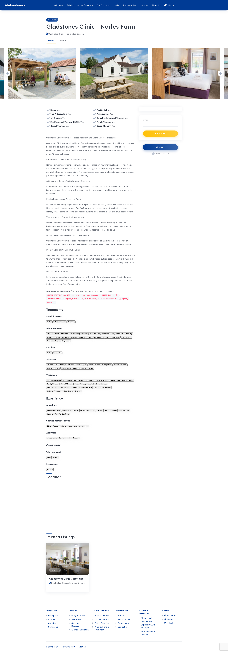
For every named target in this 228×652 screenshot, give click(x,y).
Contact (160, 147)
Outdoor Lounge (110, 410)
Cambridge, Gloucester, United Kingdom (66, 34)
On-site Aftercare (120, 365)
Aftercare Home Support (77, 365)
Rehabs (70, 5)
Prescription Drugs (113, 337)
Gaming (50, 337)
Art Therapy (78, 380)
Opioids (89, 337)
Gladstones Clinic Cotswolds (66, 578)
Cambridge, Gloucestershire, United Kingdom (68, 583)
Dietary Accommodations (56, 426)
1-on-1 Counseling (54, 380)
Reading (76, 438)
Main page (58, 5)
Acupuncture (67, 380)
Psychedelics (126, 337)
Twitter (169, 619)
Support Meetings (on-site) (83, 368)
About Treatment (85, 5)
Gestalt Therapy (67, 384)
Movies (68, 438)
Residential (57, 353)
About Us (156, 5)
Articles (144, 5)
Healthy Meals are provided (78, 426)
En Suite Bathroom (87, 410)
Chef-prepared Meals (70, 410)
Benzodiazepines (61, 334)
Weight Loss (65, 341)
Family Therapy (53, 384)
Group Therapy (80, 384)
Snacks (50, 414)
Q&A (117, 5)
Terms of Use (124, 619)
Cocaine (93, 334)
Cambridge (52, 20)
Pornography (99, 337)
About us (52, 623)
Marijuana (65, 337)
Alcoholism (76, 619)
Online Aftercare (53, 368)
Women (55, 457)
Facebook (171, 615)
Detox (49, 322)
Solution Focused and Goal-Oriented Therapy (64, 391)
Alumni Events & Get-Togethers (100, 365)
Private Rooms (124, 410)
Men (49, 457)
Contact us (53, 627)
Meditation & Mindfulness (97, 384)
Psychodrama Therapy (102, 387)
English (50, 469)
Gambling (71, 322)
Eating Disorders (59, 322)
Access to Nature (53, 410)
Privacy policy (124, 623)
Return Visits (66, 368)
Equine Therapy (102, 619)
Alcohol (50, 334)
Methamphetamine (78, 337)
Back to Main (52, 647)
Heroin (57, 337)
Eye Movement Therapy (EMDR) (121, 380)
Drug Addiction (103, 334)
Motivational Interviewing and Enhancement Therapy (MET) (69, 387)
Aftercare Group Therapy (56, 365)
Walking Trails (64, 414)
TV (56, 414)
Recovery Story (130, 5)
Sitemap (82, 647)
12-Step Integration (80, 630)
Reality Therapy (102, 615)
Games (61, 438)
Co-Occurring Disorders (79, 334)
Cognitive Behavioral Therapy (96, 380)
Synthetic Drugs (53, 341)
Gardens (99, 410)
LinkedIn (170, 623)
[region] (90, 504)
